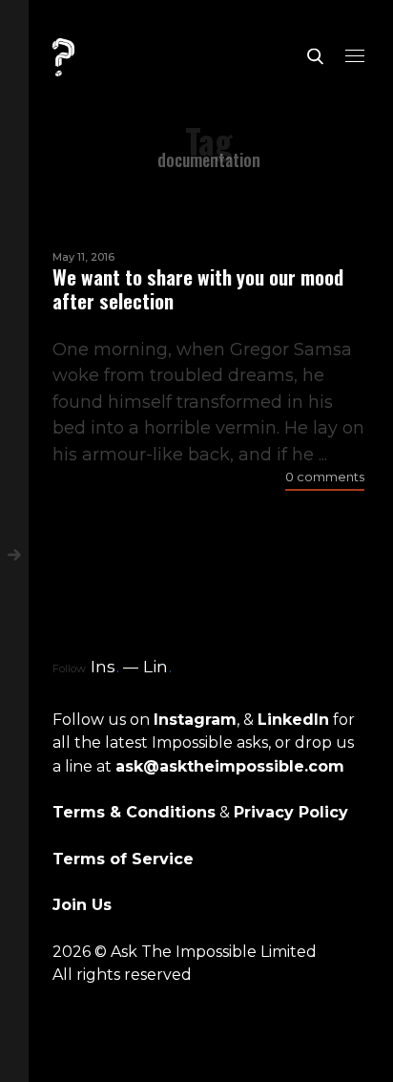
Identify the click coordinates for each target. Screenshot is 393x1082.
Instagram (195, 720)
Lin (157, 666)
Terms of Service (123, 859)
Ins (105, 666)
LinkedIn (293, 720)
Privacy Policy (291, 812)
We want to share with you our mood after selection (197, 288)
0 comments (324, 476)
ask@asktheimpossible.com (229, 766)
